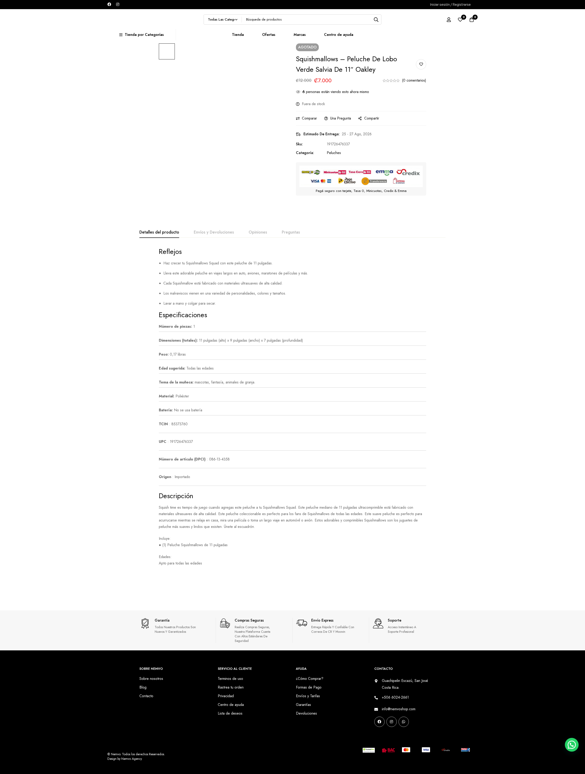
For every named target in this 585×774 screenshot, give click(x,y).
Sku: (299, 144)
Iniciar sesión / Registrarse (450, 4)
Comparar (309, 118)
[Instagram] (118, 4)
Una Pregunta (340, 118)
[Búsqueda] (376, 19)
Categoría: (305, 152)
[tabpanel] (292, 407)
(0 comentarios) (414, 80)
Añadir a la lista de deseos (421, 64)
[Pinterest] (376, 736)
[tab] (159, 232)
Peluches (334, 152)
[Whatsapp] (404, 722)
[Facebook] (109, 4)
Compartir (371, 118)
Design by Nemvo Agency (124, 758)
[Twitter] (405, 736)
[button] (571, 659)
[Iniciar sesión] (449, 19)
